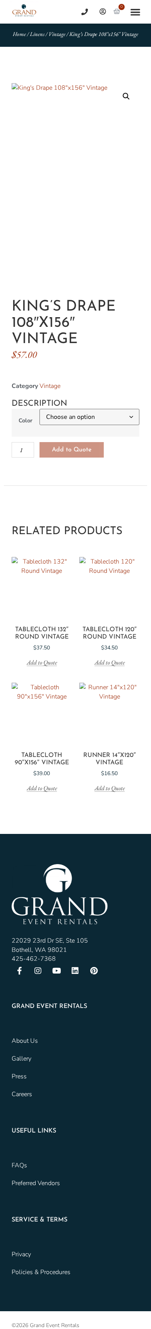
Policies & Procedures (41, 1272)
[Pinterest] (93, 971)
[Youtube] (56, 971)
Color (26, 420)
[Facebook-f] (19, 971)
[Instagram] (38, 971)
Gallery (21, 1058)
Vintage (56, 34)
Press (19, 1076)
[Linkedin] (75, 971)
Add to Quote (71, 450)
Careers (22, 1094)
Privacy (21, 1254)
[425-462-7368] (82, 12)
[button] (136, 12)
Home (19, 34)
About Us (25, 1041)
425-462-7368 (34, 959)
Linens (37, 34)
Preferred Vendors (36, 1183)
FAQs (19, 1165)
